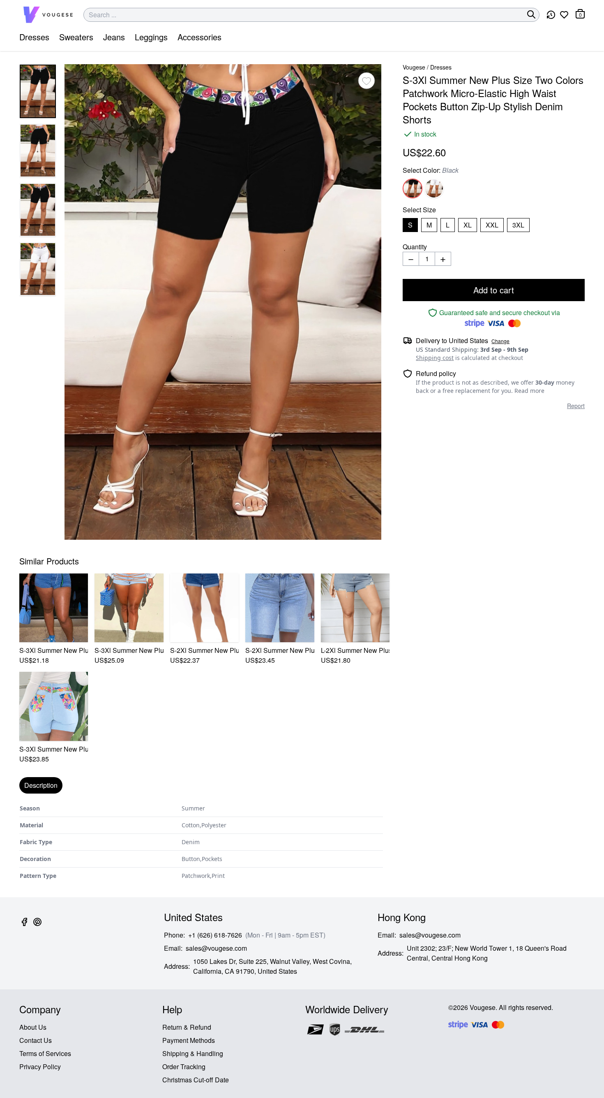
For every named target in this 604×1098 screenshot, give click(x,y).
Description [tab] (41, 785)
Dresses (34, 37)
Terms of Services (45, 1053)
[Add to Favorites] (366, 81)
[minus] (411, 259)
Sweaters (76, 37)
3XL (518, 225)
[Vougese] (48, 15)
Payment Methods (188, 1040)
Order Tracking (183, 1066)
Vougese (414, 67)
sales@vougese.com (216, 948)
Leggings (151, 37)
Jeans (114, 37)
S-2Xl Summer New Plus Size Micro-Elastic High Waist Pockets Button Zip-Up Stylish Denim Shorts (279, 650)
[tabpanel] (201, 842)
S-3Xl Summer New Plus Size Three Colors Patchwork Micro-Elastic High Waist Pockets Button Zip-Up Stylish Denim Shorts (53, 749)
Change (500, 341)
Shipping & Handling (192, 1053)
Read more (529, 391)
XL (467, 225)
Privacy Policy (40, 1066)
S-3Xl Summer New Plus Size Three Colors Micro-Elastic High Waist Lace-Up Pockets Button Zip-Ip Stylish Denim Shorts (129, 650)
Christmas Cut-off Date (195, 1079)
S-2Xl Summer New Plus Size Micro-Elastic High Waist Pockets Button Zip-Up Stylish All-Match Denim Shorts (204, 650)
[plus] (443, 259)
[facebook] (24, 926)
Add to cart (493, 290)
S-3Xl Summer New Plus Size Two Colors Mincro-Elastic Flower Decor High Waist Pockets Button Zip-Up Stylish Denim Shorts (53, 650)
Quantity (415, 246)
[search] (531, 14)
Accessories (199, 37)
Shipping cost (435, 358)
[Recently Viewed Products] (551, 15)
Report (576, 406)
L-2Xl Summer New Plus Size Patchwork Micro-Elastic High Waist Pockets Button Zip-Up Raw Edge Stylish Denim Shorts (355, 650)
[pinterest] (37, 926)
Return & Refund (186, 1027)
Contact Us (35, 1040)
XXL (492, 225)
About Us (32, 1027)
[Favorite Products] (564, 15)
